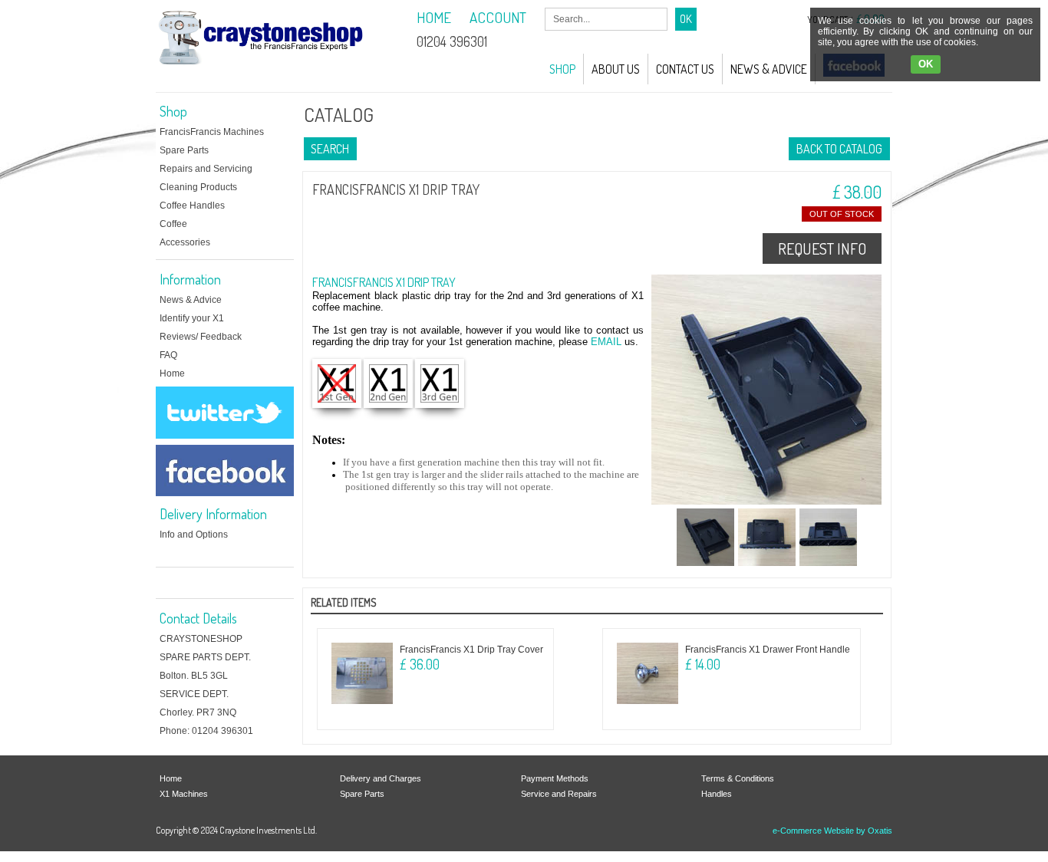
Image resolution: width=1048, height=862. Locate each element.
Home (172, 373)
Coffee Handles (192, 205)
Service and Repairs (559, 793)
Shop (562, 69)
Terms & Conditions (737, 778)
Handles (716, 793)
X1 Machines (184, 793)
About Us (616, 69)
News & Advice (768, 69)
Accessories (185, 242)
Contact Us (685, 69)
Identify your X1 (192, 318)
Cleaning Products (198, 187)
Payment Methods (554, 778)
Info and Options (194, 534)
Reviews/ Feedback (201, 336)
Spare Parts (184, 150)
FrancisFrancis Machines (212, 132)
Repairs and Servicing (206, 168)
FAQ (168, 355)
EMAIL (606, 341)
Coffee (173, 224)
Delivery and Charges (380, 778)
